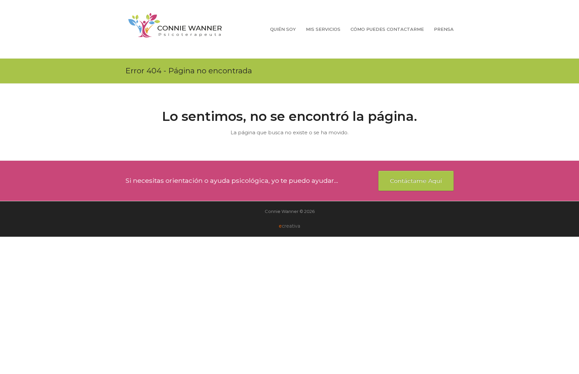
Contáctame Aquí (416, 180)
